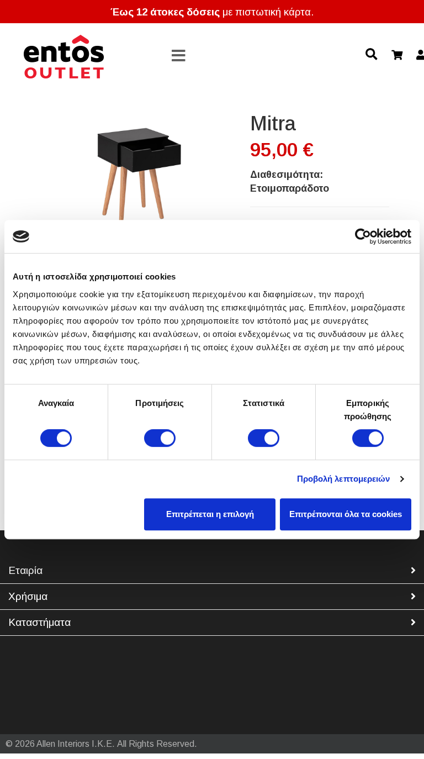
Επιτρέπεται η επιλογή (210, 514)
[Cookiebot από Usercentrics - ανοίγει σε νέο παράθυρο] (363, 236)
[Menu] (179, 56)
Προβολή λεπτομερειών (343, 478)
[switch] (160, 438)
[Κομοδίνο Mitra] (134, 177)
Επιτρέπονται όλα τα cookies (345, 514)
